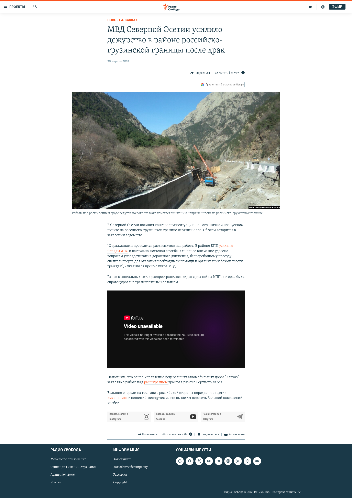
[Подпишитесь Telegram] (218, 461)
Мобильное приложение (68, 459)
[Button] (200, 73)
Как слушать (122, 459)
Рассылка (120, 475)
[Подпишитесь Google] (180, 461)
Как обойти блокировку (130, 467)
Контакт (57, 482)
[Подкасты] (247, 461)
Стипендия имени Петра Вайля (73, 467)
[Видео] (310, 7)
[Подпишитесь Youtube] (209, 461)
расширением (156, 382)
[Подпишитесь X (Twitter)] (199, 461)
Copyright (120, 482)
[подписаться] (257, 461)
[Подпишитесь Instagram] (228, 461)
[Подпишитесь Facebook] (189, 461)
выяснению (117, 398)
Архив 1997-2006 (63, 475)
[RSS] (238, 461)
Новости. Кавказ (122, 20)
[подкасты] (323, 7)
